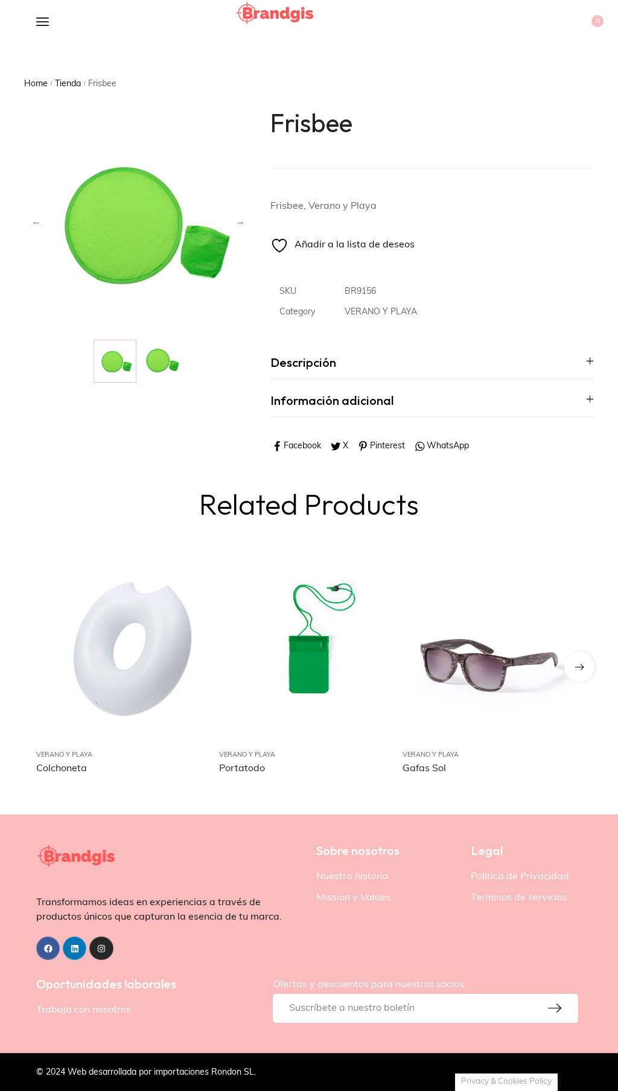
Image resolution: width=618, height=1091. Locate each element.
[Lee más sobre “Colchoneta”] (191, 648)
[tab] (432, 362)
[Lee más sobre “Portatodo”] (375, 648)
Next (240, 222)
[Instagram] (101, 948)
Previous (36, 222)
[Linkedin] (74, 948)
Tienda (68, 84)
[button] (579, 667)
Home (36, 84)
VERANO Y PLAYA (381, 312)
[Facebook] (48, 948)
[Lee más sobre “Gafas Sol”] (558, 648)
